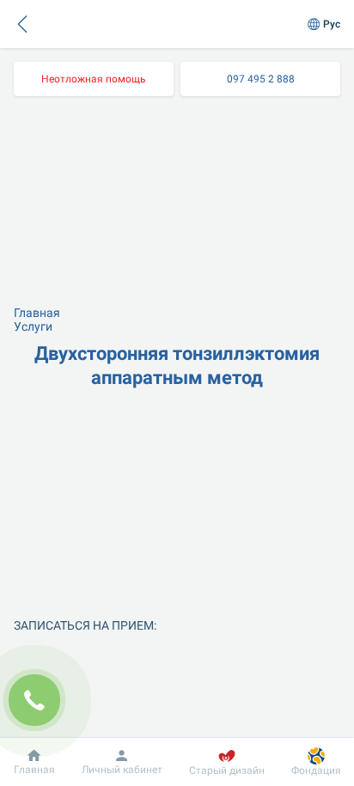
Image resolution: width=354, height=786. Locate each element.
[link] (94, 79)
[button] (22, 24)
